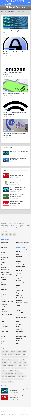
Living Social (4, 331)
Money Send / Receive (22, 242)
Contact (3, 412)
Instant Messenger (6, 314)
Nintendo (19, 256)
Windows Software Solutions (21, 337)
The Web (13, 11)
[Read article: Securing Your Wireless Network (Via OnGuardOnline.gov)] (15, 104)
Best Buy (3, 262)
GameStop (4, 292)
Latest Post (4, 326)
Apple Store (4, 257)
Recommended (20, 283)
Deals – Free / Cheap (7, 274)
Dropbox (3, 279)
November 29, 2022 (7, 116)
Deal (24, 354)
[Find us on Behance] (14, 234)
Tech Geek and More (7, 373)
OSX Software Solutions (20, 269)
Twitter (18, 315)
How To (6, 69)
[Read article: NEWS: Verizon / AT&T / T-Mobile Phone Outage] (6, 175)
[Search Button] (29, 2)
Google (3, 294)
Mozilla (18, 245)
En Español (4, 287)
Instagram (4, 312)
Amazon (13, 351)
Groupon (3, 297)
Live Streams (5, 329)
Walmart (18, 324)
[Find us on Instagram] (10, 234)
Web (18, 376)
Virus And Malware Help (21, 320)
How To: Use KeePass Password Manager (13, 53)
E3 (1, 282)
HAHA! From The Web (7, 302)
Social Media (20, 298)
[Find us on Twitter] (6, 234)
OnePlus (18, 261)
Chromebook (5, 270)
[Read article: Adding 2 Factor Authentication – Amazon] (15, 64)
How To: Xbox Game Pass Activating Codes (17, 195)
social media (21, 368)
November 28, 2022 (7, 137)
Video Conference (21, 317)
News (17, 254)
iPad (2, 321)
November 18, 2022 (7, 95)
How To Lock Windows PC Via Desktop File (18, 181)
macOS (3, 336)
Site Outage (19, 290)
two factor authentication (8, 376)
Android (3, 250)
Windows (24, 376)
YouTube (11, 381)
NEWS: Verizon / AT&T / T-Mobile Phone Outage (17, 174)
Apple (3, 252)
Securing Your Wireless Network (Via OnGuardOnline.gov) (14, 113)
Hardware (4, 304)
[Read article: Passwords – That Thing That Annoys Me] (15, 22)
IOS (2, 316)
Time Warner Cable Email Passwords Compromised (14, 134)
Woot (18, 340)
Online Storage (20, 266)
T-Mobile (11, 370)
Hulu (2, 309)
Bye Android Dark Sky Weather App (19, 152)
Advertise (9, 410)
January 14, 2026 (15, 177)
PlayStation (19, 278)
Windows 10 (19, 331)
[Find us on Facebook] (2, 234)
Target (18, 305)
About (2, 410)
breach (10, 354)
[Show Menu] (2, 2)
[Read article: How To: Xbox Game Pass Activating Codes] (6, 196)
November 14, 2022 (15, 205)
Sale (3, 368)
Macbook (4, 334)
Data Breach (5, 272)
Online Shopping (21, 264)
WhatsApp (19, 329)
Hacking (3, 299)
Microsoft (4, 339)
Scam (7, 368)
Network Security (20, 11)
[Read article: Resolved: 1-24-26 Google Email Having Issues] (6, 189)
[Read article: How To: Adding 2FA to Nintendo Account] (6, 203)
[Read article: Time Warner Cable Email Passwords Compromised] (15, 125)
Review (18, 285)
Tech (16, 370)
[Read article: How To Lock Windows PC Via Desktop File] (6, 182)
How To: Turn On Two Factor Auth (13, 94)
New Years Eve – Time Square (22, 250)
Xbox (17, 343)
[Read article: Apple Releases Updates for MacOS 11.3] (6, 160)
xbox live (4, 381)
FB (26, 357)
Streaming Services (22, 303)
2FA (3, 351)
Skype (18, 293)
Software (19, 300)
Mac (25, 362)
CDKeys (3, 267)
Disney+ (3, 277)
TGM (17, 307)
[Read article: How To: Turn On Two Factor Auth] (15, 85)
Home (2, 11)
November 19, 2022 (15, 161)
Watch (18, 326)
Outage (18, 273)
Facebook (4, 289)
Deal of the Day (13, 357)
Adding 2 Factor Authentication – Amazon (13, 73)
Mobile (3, 344)
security (14, 368)
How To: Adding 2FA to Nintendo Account (16, 202)
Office (18, 259)
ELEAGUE (3, 284)
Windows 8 (19, 334)
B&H (2, 260)
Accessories (4, 242)
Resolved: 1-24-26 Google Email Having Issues (17, 188)
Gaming (4, 359)
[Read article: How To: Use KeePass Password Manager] (15, 43)
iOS (2, 319)
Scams (18, 288)
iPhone (3, 324)
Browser (3, 265)
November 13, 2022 (7, 34)
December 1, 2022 (7, 55)
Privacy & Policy (19, 410)
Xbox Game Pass (19, 379)
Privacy (18, 280)
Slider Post (19, 295)
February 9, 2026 (15, 191)
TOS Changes (20, 312)
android (19, 351)
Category (7, 11)
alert (7, 351)
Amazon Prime (5, 245)
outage (25, 365)
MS (15, 365)
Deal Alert (4, 357)
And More (4, 247)
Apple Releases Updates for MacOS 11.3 (18, 159)
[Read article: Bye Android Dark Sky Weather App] (6, 153)
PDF (17, 275)
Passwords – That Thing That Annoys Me (14, 32)
